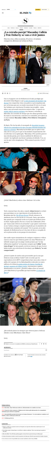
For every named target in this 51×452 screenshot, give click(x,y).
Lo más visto (5, 423)
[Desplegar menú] (3, 13)
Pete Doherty (6, 350)
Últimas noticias (6, 405)
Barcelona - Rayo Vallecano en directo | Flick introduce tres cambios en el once (23, 407)
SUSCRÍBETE (38, 9)
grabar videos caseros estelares (14, 111)
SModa (25, 21)
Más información (7, 356)
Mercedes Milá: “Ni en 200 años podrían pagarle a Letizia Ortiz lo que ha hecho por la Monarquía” (23, 433)
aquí (31, 356)
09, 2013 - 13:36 (25, 89)
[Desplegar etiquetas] (46, 350)
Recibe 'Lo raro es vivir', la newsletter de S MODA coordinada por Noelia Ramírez (21, 343)
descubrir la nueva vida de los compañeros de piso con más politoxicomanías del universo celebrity (25, 127)
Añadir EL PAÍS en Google (43, 93)
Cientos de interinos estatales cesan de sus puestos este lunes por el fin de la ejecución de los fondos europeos (25, 436)
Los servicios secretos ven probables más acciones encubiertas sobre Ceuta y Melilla (20, 438)
